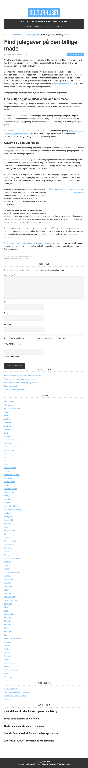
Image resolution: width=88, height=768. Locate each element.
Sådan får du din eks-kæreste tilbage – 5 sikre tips (22, 375)
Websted (7, 324)
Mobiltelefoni (8, 548)
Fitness (7, 471)
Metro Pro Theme (35, 764)
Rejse (6, 589)
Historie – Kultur (10, 492)
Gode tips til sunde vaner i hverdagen (24, 726)
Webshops (8, 677)
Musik (6, 555)
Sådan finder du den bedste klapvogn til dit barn (21, 382)
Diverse (7, 436)
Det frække (8, 429)
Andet (6, 412)
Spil (5, 628)
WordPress (61, 764)
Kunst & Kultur (9, 530)
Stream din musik (10, 386)
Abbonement (9, 401)
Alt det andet (8, 405)
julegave (25, 258)
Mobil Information (10, 541)
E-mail (7, 313)
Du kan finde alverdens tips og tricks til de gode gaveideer (27, 243)
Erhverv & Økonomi (11, 446)
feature (6, 460)
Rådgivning (8, 586)
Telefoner (7, 649)
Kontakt (7, 699)
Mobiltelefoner (9, 544)
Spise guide (8, 631)
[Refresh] (20, 344)
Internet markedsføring (12, 509)
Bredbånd (7, 419)
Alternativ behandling (12, 408)
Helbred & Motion (10, 488)
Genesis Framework (49, 764)
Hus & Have (8, 499)
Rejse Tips (8, 593)
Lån (5, 534)
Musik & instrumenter (12, 558)
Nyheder (7, 565)
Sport (6, 635)
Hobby (6, 495)
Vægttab (7, 666)
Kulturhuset (44, 12)
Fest (5, 464)
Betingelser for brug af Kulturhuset (16, 692)
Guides (7, 485)
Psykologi (7, 582)
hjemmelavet (13, 258)
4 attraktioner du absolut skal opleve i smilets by (31, 711)
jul (20, 258)
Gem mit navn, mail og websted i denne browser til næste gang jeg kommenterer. (36, 338)
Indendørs (8, 502)
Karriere (7, 513)
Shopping (28, 256)
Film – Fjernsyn (10, 467)
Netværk (7, 561)
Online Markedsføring (12, 572)
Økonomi (7, 575)
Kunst (6, 527)
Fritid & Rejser (9, 481)
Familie (6, 457)
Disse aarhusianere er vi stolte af (22, 718)
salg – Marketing (10, 596)
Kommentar (9, 275)
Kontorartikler (9, 520)
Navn (7, 302)
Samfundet (8, 603)
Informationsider (10, 506)
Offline (6, 568)
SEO (6, 607)
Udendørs (7, 659)
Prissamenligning (10, 579)
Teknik (6, 645)
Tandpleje (7, 642)
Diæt (6, 433)
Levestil (7, 537)
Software (7, 624)
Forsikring (8, 478)
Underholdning (9, 663)
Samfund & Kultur (10, 600)
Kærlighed (8, 516)
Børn (6, 415)
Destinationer (9, 426)
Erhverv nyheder (10, 450)
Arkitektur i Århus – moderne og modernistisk (29, 740)
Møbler (6, 551)
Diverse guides (18, 256)
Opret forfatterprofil (11, 688)
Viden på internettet (11, 670)
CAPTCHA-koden (11, 356)
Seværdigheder (10, 614)
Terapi (6, 652)
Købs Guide (8, 523)
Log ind (68, 764)
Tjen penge (8, 656)
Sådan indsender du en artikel (15, 695)
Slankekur (8, 621)
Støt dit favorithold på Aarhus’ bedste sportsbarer (31, 733)
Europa (7, 453)
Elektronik (8, 443)
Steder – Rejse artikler (12, 638)
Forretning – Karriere (11, 474)
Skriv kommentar (75, 54)
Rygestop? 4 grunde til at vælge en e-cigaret (20, 379)
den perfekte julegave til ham (63, 83)
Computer (8, 422)
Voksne (7, 673)
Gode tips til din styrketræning (15, 389)
